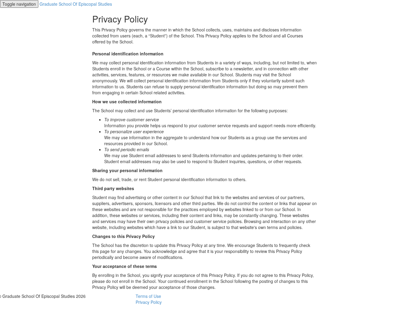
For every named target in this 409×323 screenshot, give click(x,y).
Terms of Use (148, 296)
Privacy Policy (149, 302)
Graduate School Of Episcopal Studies (76, 4)
